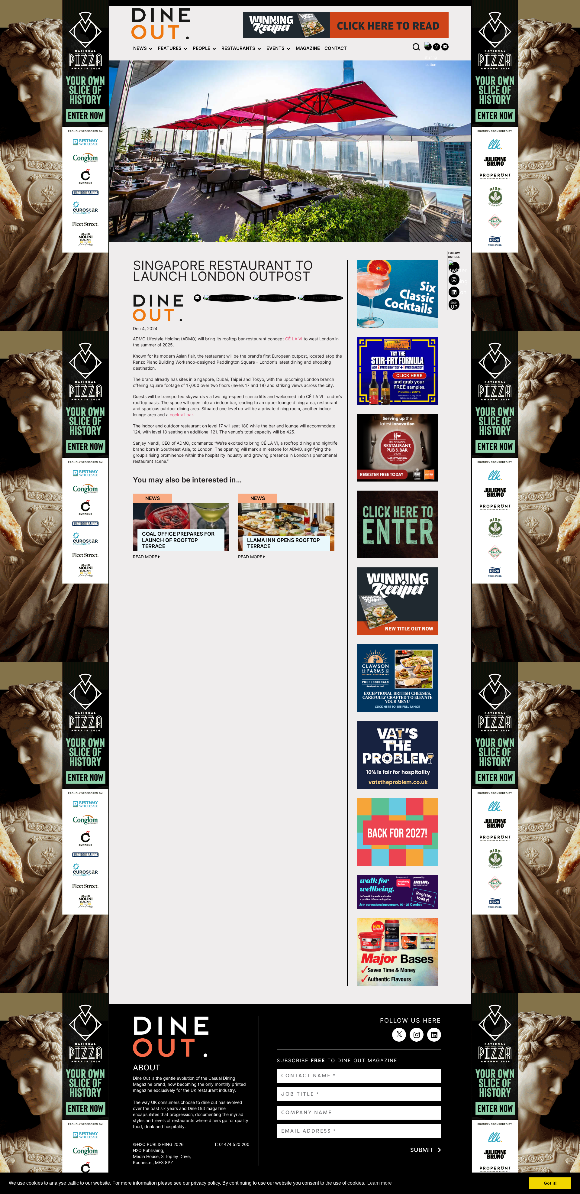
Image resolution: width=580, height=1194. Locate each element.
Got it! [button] (550, 1183)
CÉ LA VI (293, 338)
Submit (421, 1150)
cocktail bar (181, 414)
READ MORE (145, 556)
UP (454, 305)
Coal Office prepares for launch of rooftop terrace (178, 540)
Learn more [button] (379, 1183)
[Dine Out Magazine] (160, 25)
